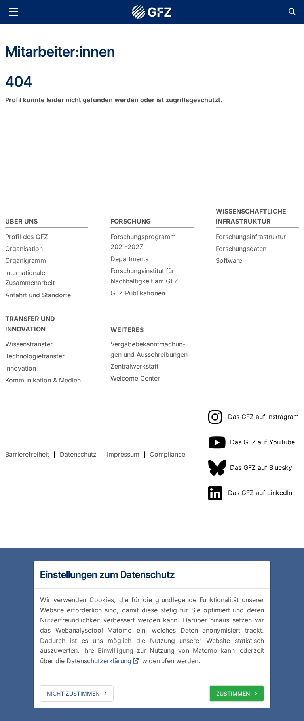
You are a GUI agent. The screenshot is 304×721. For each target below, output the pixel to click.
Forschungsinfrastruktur (251, 237)
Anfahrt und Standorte (38, 295)
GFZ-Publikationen (137, 293)
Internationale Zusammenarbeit (30, 278)
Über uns (21, 221)
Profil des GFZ (26, 237)
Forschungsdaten (241, 248)
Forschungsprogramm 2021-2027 (143, 242)
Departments (129, 259)
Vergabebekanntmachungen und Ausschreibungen (149, 349)
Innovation (20, 368)
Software (229, 260)
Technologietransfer (35, 356)
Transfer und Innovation (30, 324)
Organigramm (25, 260)
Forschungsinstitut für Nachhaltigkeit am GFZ (144, 276)
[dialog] (152, 634)
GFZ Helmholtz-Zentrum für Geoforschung (152, 12)
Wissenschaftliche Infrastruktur (251, 216)
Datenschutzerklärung (98, 661)
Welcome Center (135, 378)
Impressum (123, 454)
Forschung (130, 221)
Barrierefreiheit (27, 454)
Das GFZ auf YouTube (262, 442)
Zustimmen (233, 693)
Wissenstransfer (29, 344)
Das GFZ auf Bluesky (261, 467)
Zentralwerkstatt (134, 366)
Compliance (167, 454)
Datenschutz (78, 454)
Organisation (24, 248)
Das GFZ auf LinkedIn (260, 493)
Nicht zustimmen (73, 693)
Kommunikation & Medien (43, 380)
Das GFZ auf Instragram (263, 417)
